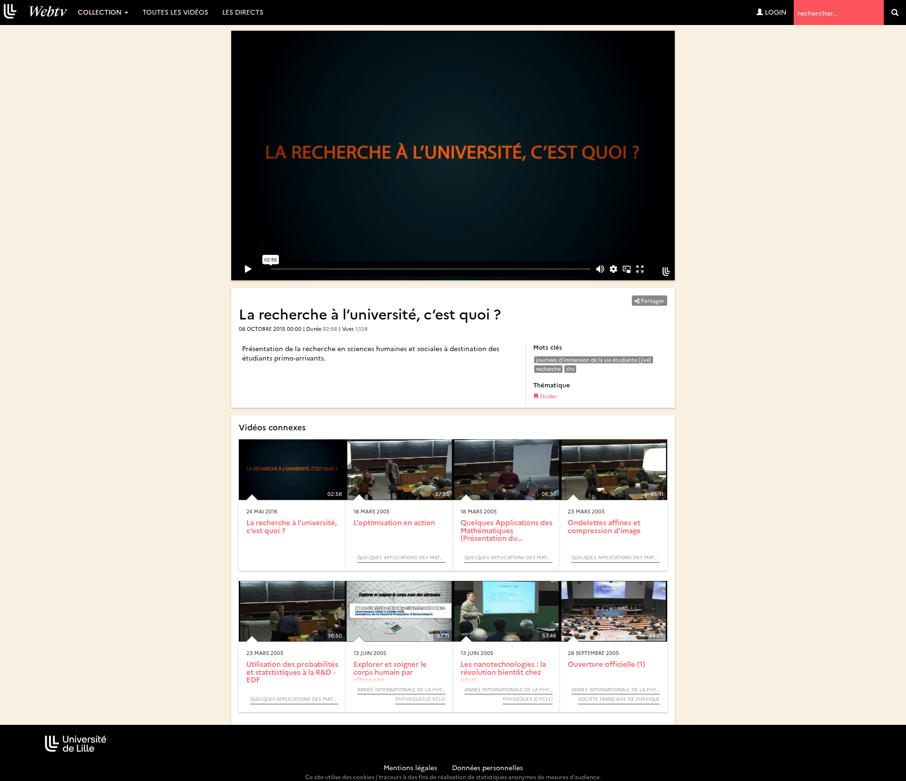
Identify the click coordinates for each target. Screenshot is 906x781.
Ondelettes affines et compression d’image (604, 526)
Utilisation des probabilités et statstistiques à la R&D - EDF (292, 671)
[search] (895, 12)
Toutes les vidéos (175, 12)
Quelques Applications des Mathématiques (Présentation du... (507, 530)
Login (775, 12)
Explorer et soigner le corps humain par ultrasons (390, 671)
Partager (651, 300)
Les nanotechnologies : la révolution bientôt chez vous (503, 671)
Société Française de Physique (619, 699)
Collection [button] (101, 12)
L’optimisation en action (394, 522)
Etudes (547, 396)
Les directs (242, 12)
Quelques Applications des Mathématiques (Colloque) (401, 557)
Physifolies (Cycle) (420, 699)
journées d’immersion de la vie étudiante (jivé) (593, 359)
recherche (548, 368)
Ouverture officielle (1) (606, 664)
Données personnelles (487, 767)
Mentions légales (410, 767)
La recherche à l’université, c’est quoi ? (291, 526)
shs (570, 368)
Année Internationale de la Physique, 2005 (401, 689)
